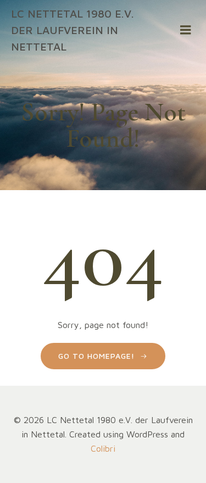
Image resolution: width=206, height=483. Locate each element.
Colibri (103, 448)
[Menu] (185, 30)
